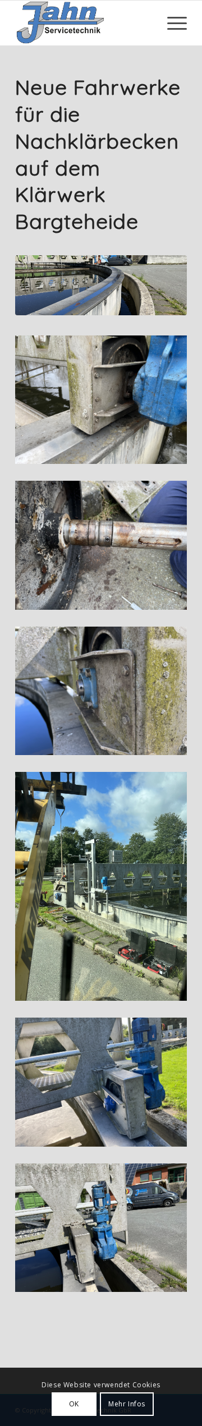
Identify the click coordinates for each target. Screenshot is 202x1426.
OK (74, 1404)
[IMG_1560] (101, 285)
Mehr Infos (126, 1404)
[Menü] (171, 23)
